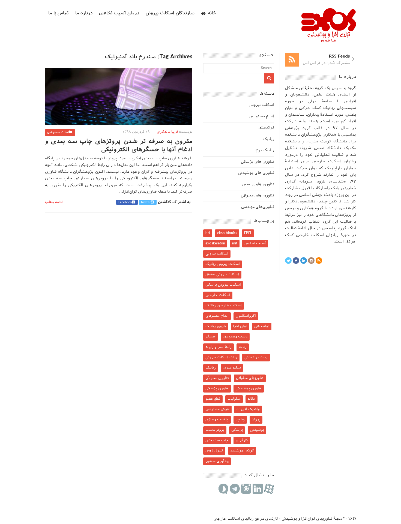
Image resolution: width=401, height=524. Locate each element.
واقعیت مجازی (217, 419)
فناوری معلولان (217, 378)
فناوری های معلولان (257, 195)
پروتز (256, 419)
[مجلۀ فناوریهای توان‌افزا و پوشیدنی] (328, 40)
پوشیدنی (257, 430)
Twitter (145, 202)
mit (234, 243)
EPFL (248, 233)
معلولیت (234, 399)
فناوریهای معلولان (250, 378)
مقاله (251, 399)
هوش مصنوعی (217, 409)
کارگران (242, 440)
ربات (243, 347)
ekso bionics (227, 233)
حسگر (210, 336)
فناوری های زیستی (258, 184)
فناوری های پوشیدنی (256, 173)
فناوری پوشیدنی (249, 388)
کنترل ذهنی (214, 450)
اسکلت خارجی (217, 295)
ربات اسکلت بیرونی (221, 357)
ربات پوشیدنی (256, 357)
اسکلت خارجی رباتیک (223, 305)
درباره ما (83, 13)
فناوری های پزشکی (257, 161)
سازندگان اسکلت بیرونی (170, 13)
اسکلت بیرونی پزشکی (223, 285)
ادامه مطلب (54, 202)
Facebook (125, 202)
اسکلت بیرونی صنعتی (222, 274)
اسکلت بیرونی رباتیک (222, 264)
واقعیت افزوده (248, 409)
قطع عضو (212, 399)
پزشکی (237, 430)
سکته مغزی (232, 368)
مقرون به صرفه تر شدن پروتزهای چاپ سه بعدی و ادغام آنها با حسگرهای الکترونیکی (118, 146)
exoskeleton (215, 243)
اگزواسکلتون (246, 316)
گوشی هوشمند (242, 450)
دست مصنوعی (235, 336)
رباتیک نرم (265, 150)
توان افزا (240, 326)
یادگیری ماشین (217, 461)
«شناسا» (338, 181)
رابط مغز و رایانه (218, 347)
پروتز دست (214, 430)
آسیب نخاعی (255, 243)
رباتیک (268, 139)
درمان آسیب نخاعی (119, 13)
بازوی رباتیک (215, 326)
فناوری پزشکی (217, 388)
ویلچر (240, 419)
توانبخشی (266, 127)
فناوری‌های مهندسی (257, 207)
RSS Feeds (339, 56)
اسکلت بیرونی (261, 105)
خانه (212, 13)
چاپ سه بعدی (217, 440)
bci (207, 233)
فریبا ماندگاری (167, 132)
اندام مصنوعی (58, 132)
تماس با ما (58, 13)
